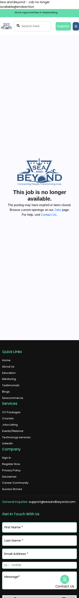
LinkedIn (7, 443)
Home (6, 360)
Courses (8, 418)
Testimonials (10, 385)
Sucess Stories (12, 489)
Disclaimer (9, 476)
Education (9, 373)
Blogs (6, 391)
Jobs (57, 210)
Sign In (6, 457)
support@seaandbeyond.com (52, 502)
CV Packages (11, 412)
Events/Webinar (13, 431)
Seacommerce (12, 398)
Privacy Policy (11, 470)
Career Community (15, 483)
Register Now (11, 464)
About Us (8, 366)
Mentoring (9, 379)
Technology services (16, 437)
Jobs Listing (10, 424)
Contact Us (48, 214)
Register (63, 26)
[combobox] (6, 565)
